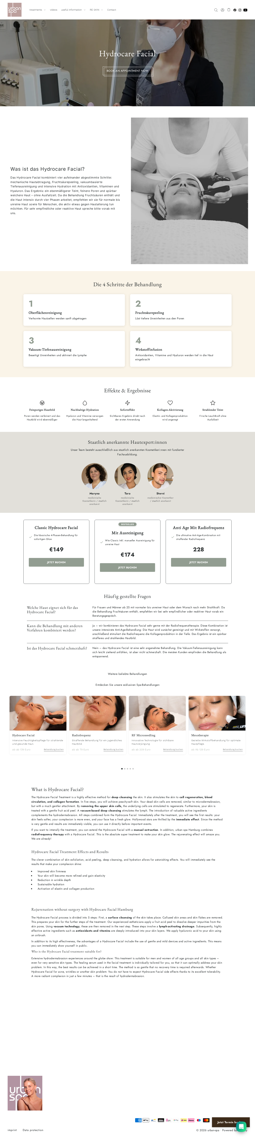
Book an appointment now (127, 71)
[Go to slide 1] (122, 768)
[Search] (216, 10)
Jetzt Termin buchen (231, 1122)
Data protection (33, 1130)
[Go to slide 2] (124, 768)
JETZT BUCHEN (56, 562)
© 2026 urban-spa (207, 1130)
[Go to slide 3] (127, 768)
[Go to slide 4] (130, 768)
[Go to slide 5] (133, 768)
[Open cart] (229, 9)
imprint (12, 1130)
